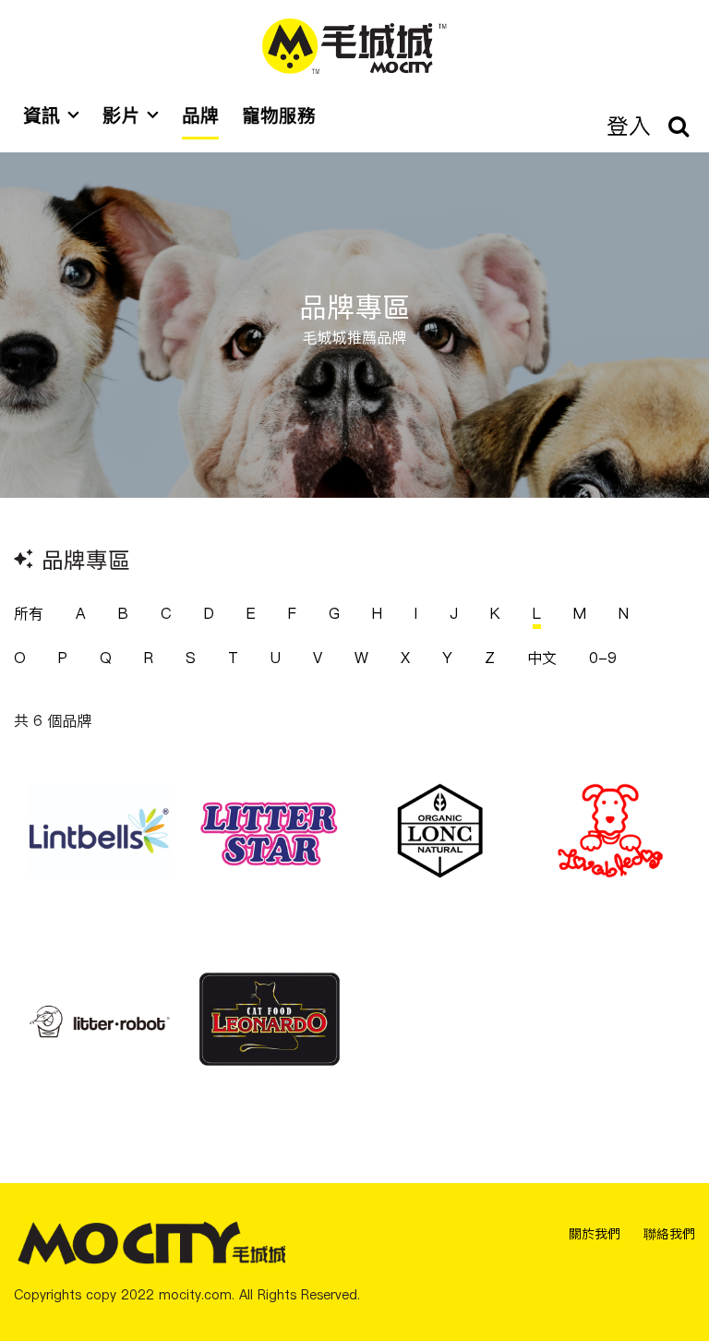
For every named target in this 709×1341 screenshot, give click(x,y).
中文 (542, 657)
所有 (28, 613)
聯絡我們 (669, 1233)
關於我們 (594, 1233)
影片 (120, 115)
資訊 (41, 115)
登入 (629, 126)
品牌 (200, 115)
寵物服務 (279, 115)
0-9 (603, 657)
